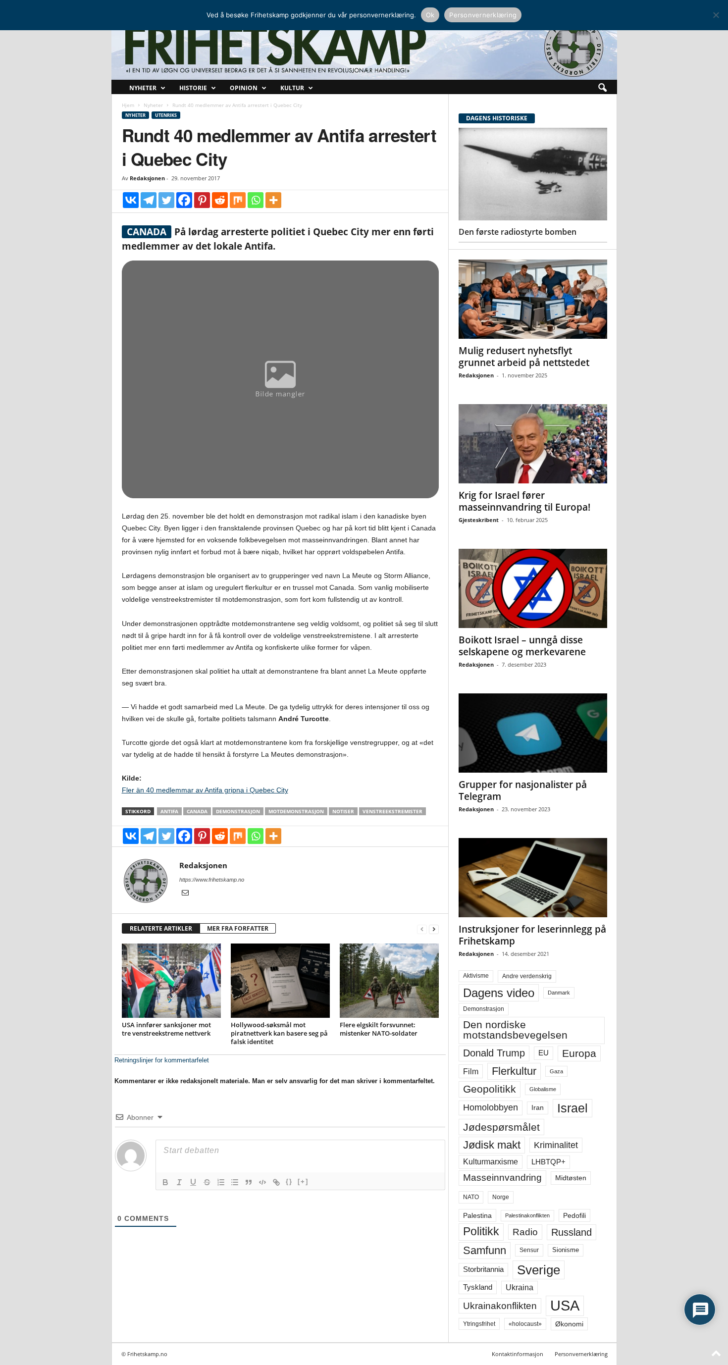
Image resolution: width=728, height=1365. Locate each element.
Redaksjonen (147, 178)
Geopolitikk (489, 1089)
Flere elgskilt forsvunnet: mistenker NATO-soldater (378, 1029)
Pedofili (574, 1215)
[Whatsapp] (255, 200)
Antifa (169, 811)
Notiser (343, 811)
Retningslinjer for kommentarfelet (161, 1060)
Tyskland (477, 1287)
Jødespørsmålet (501, 1127)
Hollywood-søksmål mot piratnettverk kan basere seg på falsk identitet (279, 1033)
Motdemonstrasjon (296, 811)
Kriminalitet (556, 1145)
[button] (602, 88)
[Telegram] (148, 200)
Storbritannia (483, 1269)
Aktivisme (476, 975)
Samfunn (484, 1250)
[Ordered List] (221, 1182)
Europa (579, 1053)
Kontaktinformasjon (517, 1354)
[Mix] (238, 200)
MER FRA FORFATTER (237, 928)
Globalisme (542, 1089)
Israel (572, 1108)
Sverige (538, 1269)
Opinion (244, 88)
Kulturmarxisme (490, 1161)
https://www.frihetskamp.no (211, 880)
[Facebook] (184, 200)
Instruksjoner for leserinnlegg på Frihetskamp (532, 935)
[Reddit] (220, 200)
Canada (197, 811)
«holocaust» (525, 1323)
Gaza (556, 1071)
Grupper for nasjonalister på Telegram (523, 790)
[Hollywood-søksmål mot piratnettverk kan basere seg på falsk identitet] (280, 981)
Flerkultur (514, 1071)
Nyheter (142, 88)
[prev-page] (422, 929)
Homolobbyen (490, 1107)
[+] (303, 1181)
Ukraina (519, 1287)
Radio (525, 1232)
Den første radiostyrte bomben (517, 231)
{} (289, 1181)
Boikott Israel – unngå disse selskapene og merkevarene (522, 645)
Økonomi (569, 1324)
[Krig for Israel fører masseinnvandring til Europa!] (533, 443)
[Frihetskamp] (364, 47)
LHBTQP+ (548, 1161)
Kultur (292, 88)
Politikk (481, 1231)
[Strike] (207, 1182)
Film (470, 1071)
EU (543, 1053)
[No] (716, 15)
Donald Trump (494, 1053)
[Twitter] (166, 200)
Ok (430, 15)
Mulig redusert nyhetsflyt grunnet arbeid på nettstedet (524, 356)
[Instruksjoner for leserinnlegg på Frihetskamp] (533, 877)
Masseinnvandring (502, 1177)
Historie (193, 88)
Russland (571, 1232)
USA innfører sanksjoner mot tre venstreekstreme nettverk (166, 1029)
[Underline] (193, 1182)
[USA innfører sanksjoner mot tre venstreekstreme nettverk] (171, 981)
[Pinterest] (202, 200)
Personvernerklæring (581, 1354)
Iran (537, 1107)
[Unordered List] (235, 1182)
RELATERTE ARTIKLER (161, 928)
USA (564, 1305)
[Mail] (185, 893)
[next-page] (434, 929)
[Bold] (165, 1182)
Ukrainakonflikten (500, 1306)
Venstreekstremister (392, 811)
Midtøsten (570, 1178)
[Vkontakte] (131, 200)
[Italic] (179, 1182)
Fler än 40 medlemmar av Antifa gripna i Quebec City (205, 790)
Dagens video (498, 992)
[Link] (276, 1182)
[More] (273, 200)
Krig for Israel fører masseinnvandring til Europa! (524, 501)
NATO (471, 1197)
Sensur (529, 1250)
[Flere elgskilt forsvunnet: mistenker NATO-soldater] (389, 981)
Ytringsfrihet (479, 1323)
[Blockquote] (249, 1182)
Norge (500, 1197)
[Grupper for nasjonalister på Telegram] (533, 733)
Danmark (559, 993)
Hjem (128, 105)
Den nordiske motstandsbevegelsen (515, 1030)
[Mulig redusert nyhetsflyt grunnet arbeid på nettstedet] (533, 299)
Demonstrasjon (238, 811)
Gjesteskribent (479, 520)
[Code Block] (262, 1182)
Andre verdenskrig (527, 976)
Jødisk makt (491, 1145)
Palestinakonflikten (527, 1215)
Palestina (477, 1215)
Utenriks (166, 115)
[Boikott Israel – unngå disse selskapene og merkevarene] (533, 588)
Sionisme (565, 1250)
